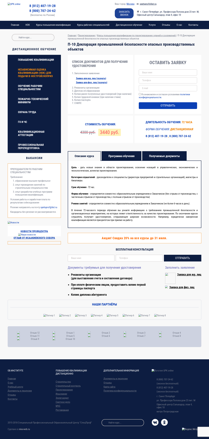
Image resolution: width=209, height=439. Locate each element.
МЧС (58, 405)
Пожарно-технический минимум (33, 100)
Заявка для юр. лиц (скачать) (91, 78)
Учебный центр (15, 386)
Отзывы (166, 24)
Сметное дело (63, 402)
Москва (130, 3)
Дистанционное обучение (129, 24)
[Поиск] (15, 37)
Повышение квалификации (36, 59)
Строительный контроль (68, 385)
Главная (15, 24)
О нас (179, 24)
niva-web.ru (24, 429)
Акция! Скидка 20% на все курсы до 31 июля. (134, 238)
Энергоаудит (62, 397)
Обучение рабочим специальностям (30, 87)
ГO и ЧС (22, 122)
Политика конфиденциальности (120, 390)
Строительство (63, 381)
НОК (27, 24)
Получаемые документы (164, 156)
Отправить (168, 105)
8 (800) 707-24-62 (42, 11)
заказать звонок (124, 13)
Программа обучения (121, 156)
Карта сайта (109, 386)
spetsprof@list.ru (148, 3)
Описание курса (84, 156)
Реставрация (62, 410)
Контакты (193, 24)
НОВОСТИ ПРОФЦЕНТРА (34, 231)
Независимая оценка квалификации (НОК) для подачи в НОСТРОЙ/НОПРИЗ (35, 73)
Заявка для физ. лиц (181, 287)
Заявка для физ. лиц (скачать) (91, 82)
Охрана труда (27, 112)
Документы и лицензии (20, 390)
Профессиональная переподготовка (31, 146)
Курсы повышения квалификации (53, 24)
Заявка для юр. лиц (189, 274)
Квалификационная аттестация (31, 133)
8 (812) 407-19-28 (42, 6)
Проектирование (64, 389)
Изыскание (61, 393)
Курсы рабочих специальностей (93, 24)
